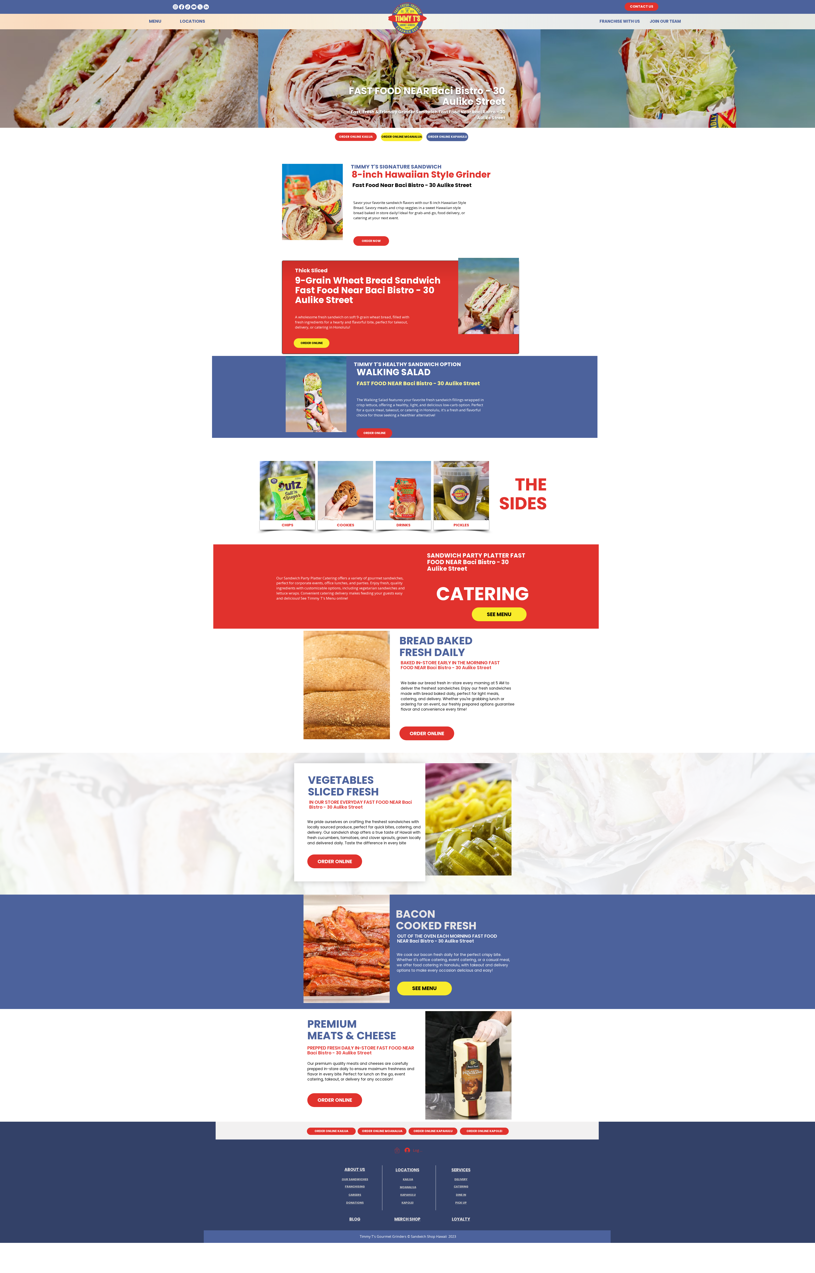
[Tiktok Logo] (187, 7)
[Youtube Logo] (194, 7)
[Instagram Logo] (175, 7)
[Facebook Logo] (181, 7)
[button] (312, 202)
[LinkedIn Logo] (206, 7)
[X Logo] (200, 7)
